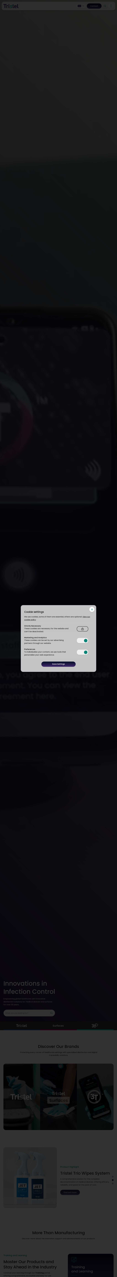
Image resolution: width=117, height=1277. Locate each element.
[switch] (82, 640)
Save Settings (58, 664)
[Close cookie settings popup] (91, 609)
